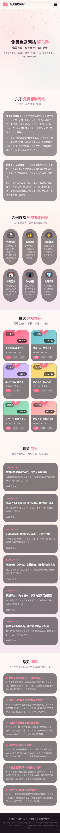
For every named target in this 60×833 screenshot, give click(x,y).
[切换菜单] (55, 4)
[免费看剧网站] (5, 4)
